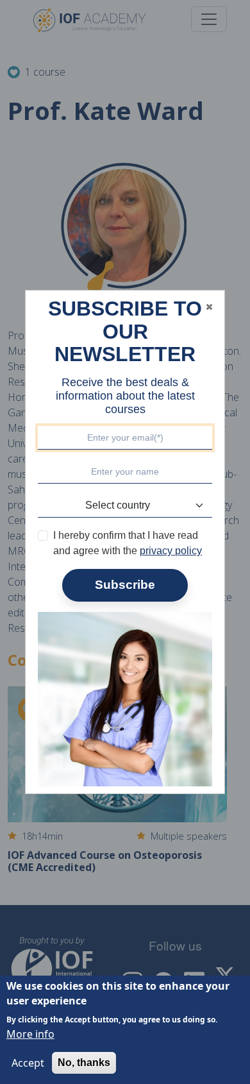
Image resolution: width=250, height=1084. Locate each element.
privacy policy (171, 550)
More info (30, 1034)
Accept (28, 1063)
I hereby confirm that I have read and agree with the (127, 543)
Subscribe (125, 584)
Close (209, 306)
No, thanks (84, 1062)
